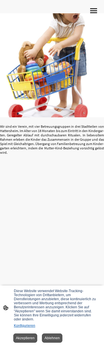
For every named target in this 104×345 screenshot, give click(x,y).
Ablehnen (52, 338)
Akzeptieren (25, 338)
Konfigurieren (24, 326)
